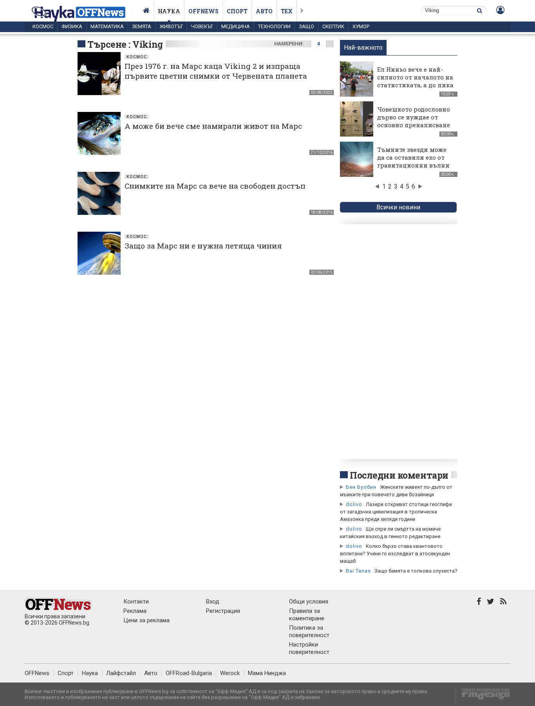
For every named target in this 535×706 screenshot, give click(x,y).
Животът (171, 26)
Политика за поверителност (309, 631)
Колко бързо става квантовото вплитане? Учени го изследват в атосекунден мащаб (395, 553)
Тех (287, 11)
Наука (169, 11)
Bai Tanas (358, 571)
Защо (306, 26)
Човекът (202, 26)
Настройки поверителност (309, 648)
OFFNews (37, 673)
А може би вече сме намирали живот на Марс (213, 126)
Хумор (360, 26)
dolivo (354, 504)
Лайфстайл (121, 673)
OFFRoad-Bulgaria (189, 673)
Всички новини (398, 207)
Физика (71, 26)
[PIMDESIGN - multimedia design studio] (482, 696)
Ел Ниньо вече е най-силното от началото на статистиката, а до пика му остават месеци (415, 81)
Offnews (203, 11)
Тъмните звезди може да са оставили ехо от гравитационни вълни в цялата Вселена (413, 161)
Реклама (134, 610)
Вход (212, 601)
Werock (230, 673)
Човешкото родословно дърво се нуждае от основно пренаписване (413, 117)
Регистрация (223, 610)
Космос (43, 26)
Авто (264, 11)
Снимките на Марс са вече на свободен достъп (215, 186)
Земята (141, 26)
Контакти (136, 601)
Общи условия (308, 601)
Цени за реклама (146, 620)
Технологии (274, 26)
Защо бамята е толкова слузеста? (415, 571)
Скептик (333, 26)
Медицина (235, 26)
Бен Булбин (361, 487)
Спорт (237, 11)
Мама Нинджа (267, 673)
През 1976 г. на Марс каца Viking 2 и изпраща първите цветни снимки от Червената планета (216, 71)
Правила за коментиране (306, 614)
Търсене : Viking (125, 44)
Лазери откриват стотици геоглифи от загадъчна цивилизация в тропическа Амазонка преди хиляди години (396, 511)
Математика (107, 26)
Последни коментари (399, 475)
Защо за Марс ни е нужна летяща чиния (203, 245)
